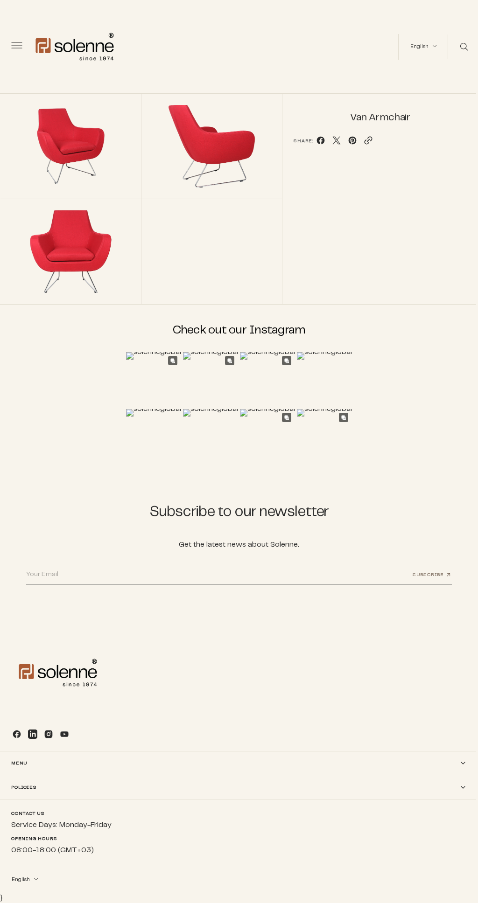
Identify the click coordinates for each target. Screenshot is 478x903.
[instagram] (48, 734)
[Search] (456, 47)
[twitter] (332, 142)
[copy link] (364, 142)
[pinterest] (348, 142)
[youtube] (64, 734)
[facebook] (316, 142)
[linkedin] (32, 734)
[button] (16, 46)
